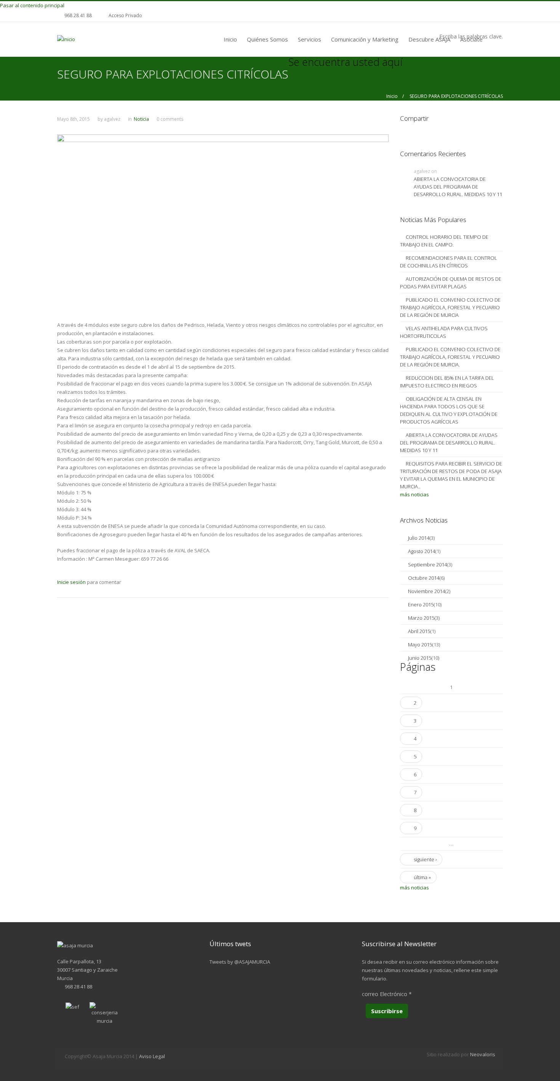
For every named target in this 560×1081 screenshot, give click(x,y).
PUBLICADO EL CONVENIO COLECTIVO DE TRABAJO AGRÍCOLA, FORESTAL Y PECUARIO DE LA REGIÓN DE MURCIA (450, 307)
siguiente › (425, 859)
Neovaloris (482, 1054)
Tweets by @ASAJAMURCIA (240, 961)
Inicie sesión (71, 582)
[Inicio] (66, 38)
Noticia (141, 119)
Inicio (230, 39)
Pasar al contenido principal (32, 5)
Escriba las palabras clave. (471, 36)
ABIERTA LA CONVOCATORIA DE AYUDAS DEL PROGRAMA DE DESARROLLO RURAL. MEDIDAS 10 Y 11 (458, 187)
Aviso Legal (152, 1056)
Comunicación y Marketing (364, 39)
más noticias (414, 494)
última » (422, 877)
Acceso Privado (125, 15)
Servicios (309, 39)
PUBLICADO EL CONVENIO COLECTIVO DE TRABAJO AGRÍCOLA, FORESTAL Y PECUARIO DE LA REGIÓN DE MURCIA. (450, 357)
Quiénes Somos (267, 39)
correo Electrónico (387, 994)
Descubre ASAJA (429, 39)
